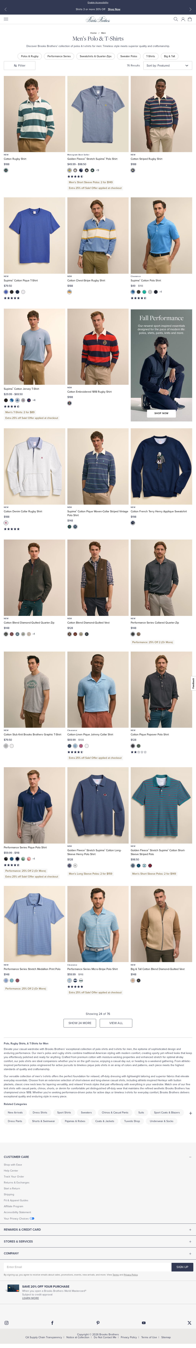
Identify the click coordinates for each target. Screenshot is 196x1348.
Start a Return (12, 1188)
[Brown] (69, 634)
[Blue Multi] (69, 292)
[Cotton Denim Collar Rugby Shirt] (34, 466)
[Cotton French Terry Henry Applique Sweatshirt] (161, 466)
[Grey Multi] (6, 746)
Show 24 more (80, 1023)
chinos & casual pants (115, 1112)
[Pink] (81, 746)
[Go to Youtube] (144, 1323)
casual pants (29, 1088)
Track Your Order (14, 1176)
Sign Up (182, 1267)
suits (141, 1112)
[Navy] (17, 292)
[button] (176, 19)
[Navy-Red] (150, 866)
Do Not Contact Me (105, 1337)
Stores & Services (18, 1241)
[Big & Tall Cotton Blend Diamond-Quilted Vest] (161, 924)
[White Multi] (12, 746)
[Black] (87, 170)
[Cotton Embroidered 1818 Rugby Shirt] (98, 347)
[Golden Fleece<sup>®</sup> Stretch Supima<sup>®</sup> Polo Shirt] (98, 114)
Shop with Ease (13, 1164)
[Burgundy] (12, 634)
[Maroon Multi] (17, 980)
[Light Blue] (75, 746)
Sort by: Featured (158, 66)
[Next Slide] (190, 9)
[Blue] (69, 170)
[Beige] (29, 634)
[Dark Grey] (133, 746)
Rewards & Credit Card (22, 1230)
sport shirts (64, 1112)
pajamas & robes (75, 1121)
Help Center (11, 1170)
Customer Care (16, 1157)
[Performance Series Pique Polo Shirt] (34, 805)
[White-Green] (144, 866)
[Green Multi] (6, 170)
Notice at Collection (77, 1337)
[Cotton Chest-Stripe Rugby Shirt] (98, 235)
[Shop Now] (161, 365)
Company (11, 1253)
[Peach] (29, 859)
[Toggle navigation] (6, 19)
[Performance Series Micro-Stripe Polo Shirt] (98, 924)
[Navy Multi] (133, 170)
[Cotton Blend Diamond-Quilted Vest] (98, 578)
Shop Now (115, 9)
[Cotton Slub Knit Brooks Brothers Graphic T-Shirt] (34, 690)
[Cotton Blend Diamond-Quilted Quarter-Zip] (34, 578)
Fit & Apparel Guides (16, 1200)
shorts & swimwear (43, 1121)
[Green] (23, 859)
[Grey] (23, 400)
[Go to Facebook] (52, 1323)
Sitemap (166, 1337)
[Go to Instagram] (6, 1323)
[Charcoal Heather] (75, 170)
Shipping (9, 1194)
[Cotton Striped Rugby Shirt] (161, 114)
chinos (42, 1088)
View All (116, 1023)
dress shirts (40, 1112)
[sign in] (183, 19)
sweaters (86, 1112)
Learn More (30, 1298)
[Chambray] (69, 866)
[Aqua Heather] (144, 292)
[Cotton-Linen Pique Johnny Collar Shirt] (98, 690)
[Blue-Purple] (133, 866)
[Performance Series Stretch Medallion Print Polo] (34, 924)
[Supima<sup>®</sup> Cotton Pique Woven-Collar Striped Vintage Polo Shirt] (98, 466)
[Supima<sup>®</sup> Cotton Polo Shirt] (161, 235)
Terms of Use (149, 1337)
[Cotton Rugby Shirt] (34, 114)
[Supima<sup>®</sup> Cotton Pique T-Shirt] (34, 235)
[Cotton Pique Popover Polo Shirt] (161, 690)
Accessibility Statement (17, 1212)
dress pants (15, 1121)
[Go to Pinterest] (98, 1323)
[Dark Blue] (81, 170)
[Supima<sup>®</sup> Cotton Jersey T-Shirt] (34, 347)
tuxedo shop (132, 1121)
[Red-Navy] (69, 403)
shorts (50, 1088)
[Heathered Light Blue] (17, 400)
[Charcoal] (6, 634)
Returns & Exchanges (16, 1182)
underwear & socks (161, 1121)
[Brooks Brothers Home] (98, 19)
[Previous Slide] (5, 9)
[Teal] (17, 634)
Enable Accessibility (98, 2)
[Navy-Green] (138, 866)
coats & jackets (104, 1121)
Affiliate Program (13, 1206)
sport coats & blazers (167, 1112)
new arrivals (15, 1112)
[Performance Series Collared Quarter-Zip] (161, 578)
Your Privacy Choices (16, 1218)
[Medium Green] (92, 170)
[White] (23, 292)
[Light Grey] (150, 292)
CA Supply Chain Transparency (43, 1337)
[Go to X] (189, 1323)
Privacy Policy (131, 1274)
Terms (116, 1274)
